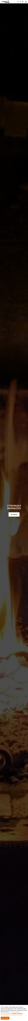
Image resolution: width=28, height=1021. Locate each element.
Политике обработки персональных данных (11, 1014)
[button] (18, 1)
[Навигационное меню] (26, 1)
